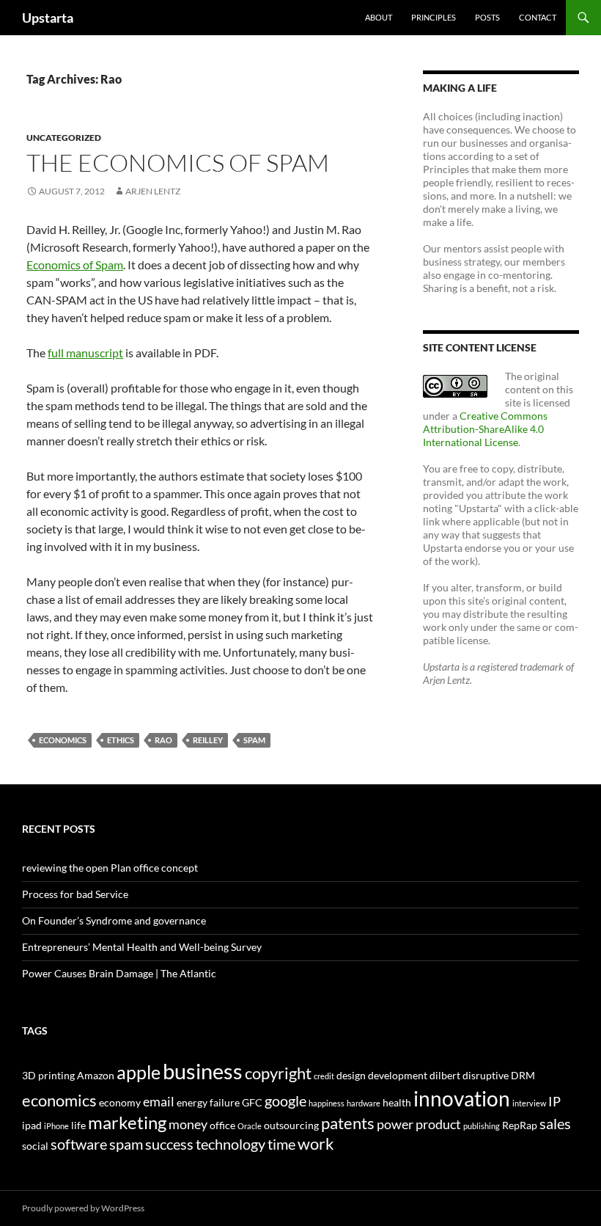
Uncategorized (63, 137)
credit (324, 1076)
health (397, 1102)
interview (529, 1103)
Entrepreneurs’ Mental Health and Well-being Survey (142, 947)
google (285, 1100)
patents (348, 1123)
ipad (32, 1125)
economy (120, 1102)
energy (192, 1102)
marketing (127, 1122)
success (169, 1144)
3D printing (48, 1075)
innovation (461, 1098)
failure (225, 1102)
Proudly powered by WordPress (83, 1208)
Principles (433, 17)
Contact (537, 17)
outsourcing (291, 1125)
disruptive (485, 1075)
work (316, 1143)
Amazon (95, 1075)
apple (139, 1072)
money (188, 1124)
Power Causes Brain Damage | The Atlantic (119, 973)
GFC (252, 1102)
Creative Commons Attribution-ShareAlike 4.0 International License (485, 428)
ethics (120, 740)
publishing (481, 1126)
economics (62, 740)
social (35, 1145)
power (395, 1124)
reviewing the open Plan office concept (110, 867)
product (438, 1124)
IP (554, 1101)
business (203, 1071)
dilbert (444, 1075)
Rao (163, 740)
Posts (487, 17)
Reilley (208, 740)
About (378, 17)
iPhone (56, 1126)
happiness (326, 1103)
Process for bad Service (75, 894)
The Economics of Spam (177, 162)
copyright (278, 1073)
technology (230, 1144)
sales (555, 1123)
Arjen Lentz (152, 191)
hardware (363, 1103)
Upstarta (47, 18)
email (158, 1101)
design (351, 1075)
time (281, 1144)
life (78, 1125)
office (222, 1125)
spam (254, 740)
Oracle (249, 1126)
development (397, 1075)
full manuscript (85, 353)
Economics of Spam (74, 264)
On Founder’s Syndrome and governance (114, 920)
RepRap (519, 1125)
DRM (523, 1075)
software (79, 1144)
